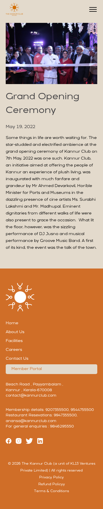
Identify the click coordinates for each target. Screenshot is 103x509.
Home (12, 323)
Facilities (14, 341)
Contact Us (17, 359)
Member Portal (26, 369)
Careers (14, 350)
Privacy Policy (51, 477)
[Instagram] (18, 442)
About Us (15, 332)
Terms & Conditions (51, 491)
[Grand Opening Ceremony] (51, 80)
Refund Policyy (51, 484)
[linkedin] (40, 442)
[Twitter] (29, 442)
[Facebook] (8, 442)
